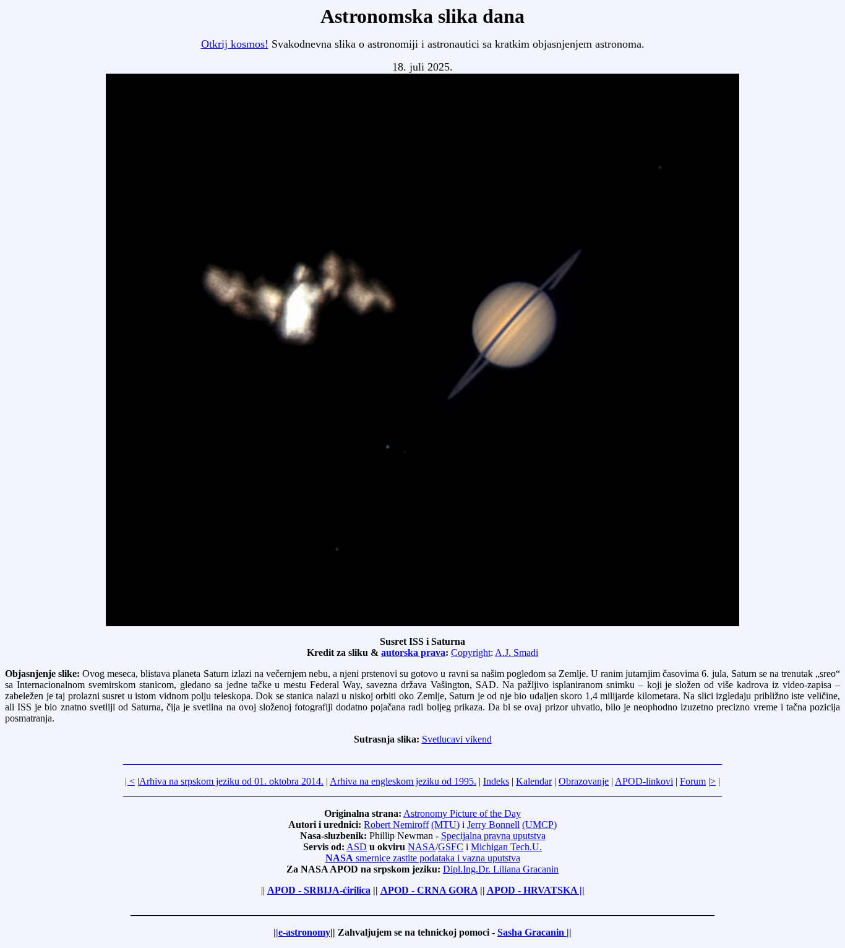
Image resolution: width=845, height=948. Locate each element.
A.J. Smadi (516, 652)
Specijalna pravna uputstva (493, 835)
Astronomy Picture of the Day (462, 813)
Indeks (496, 781)
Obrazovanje (584, 781)
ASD (356, 847)
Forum (693, 781)
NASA (421, 847)
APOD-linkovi (644, 781)
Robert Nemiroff (396, 824)
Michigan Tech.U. (506, 847)
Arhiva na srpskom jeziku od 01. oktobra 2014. (231, 781)
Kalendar (534, 781)
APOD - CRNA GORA (429, 890)
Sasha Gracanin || (534, 932)
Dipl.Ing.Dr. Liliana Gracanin (501, 869)
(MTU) (445, 824)
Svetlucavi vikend (457, 739)
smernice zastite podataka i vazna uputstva (422, 858)
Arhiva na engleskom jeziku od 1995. (403, 781)
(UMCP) (539, 824)
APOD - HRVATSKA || (536, 890)
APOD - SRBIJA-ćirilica (319, 890)
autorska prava (413, 652)
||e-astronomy (301, 932)
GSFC (450, 847)
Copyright (471, 652)
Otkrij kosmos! (234, 44)
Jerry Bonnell (493, 824)
